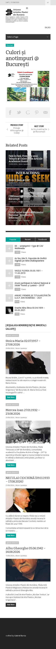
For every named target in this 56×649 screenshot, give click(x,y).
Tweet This (18, 112)
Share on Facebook (10, 112)
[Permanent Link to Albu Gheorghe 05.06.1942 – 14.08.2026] (28, 570)
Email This (45, 112)
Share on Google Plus (27, 112)
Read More (10, 397)
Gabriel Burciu (20, 636)
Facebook (42, 239)
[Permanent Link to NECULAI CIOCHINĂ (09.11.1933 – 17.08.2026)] (28, 500)
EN (46, 28)
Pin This (36, 112)
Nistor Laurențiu (21, 348)
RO (49, 28)
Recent (28, 239)
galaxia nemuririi (12, 335)
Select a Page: (47, 2)
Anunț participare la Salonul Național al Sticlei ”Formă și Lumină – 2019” (32, 284)
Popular (13, 239)
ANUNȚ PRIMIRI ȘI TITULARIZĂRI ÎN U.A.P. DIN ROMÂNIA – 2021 (32, 296)
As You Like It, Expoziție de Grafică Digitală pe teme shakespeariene (31, 259)
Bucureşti (10, 45)
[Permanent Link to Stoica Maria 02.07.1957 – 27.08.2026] (28, 362)
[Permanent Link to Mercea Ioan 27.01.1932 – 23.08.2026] (28, 432)
